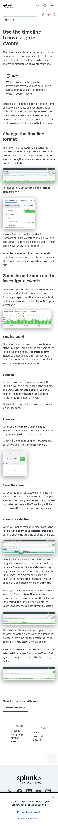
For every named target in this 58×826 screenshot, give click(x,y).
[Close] (53, 797)
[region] (29, 809)
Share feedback (15, 708)
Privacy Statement (27, 812)
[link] (43, 14)
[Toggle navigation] (51, 758)
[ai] (48, 14)
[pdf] (54, 14)
